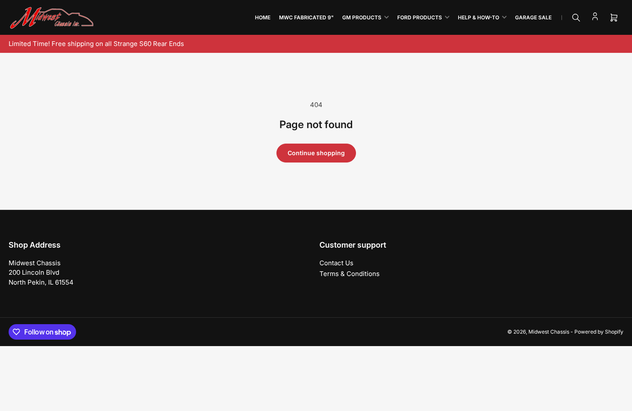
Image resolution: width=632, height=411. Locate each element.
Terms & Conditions (349, 274)
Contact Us (336, 263)
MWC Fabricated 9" (306, 17)
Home (262, 17)
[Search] (576, 17)
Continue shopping (316, 152)
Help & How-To (478, 17)
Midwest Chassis (548, 331)
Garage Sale (533, 17)
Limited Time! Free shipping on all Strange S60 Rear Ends (96, 44)
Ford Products (419, 17)
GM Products (361, 17)
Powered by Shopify (598, 331)
